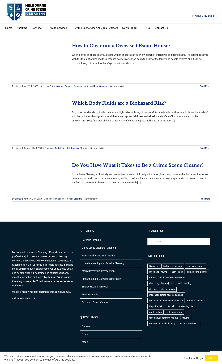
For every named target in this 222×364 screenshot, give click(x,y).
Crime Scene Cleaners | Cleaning (99, 247)
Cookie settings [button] (193, 358)
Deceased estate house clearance (166, 295)
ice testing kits (186, 306)
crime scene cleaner (197, 271)
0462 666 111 (209, 15)
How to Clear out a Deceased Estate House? (121, 45)
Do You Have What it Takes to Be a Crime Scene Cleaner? (137, 165)
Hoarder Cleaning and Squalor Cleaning (103, 263)
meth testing (155, 312)
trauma (185, 317)
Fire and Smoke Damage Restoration (101, 278)
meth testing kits (174, 312)
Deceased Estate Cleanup (52, 86)
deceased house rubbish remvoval (166, 300)
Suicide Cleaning (90, 294)
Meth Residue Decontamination (99, 255)
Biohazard (49, 148)
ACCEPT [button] (211, 358)
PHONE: (196, 15)
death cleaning (184, 283)
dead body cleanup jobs (160, 283)
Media (85, 342)
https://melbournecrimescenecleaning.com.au (46, 291)
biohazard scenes (195, 266)
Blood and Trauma (158, 271)
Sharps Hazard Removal (95, 286)
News (85, 334)
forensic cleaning (195, 300)
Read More (205, 86)
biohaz (18, 86)
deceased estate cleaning (162, 289)
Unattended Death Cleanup (95, 86)
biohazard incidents (172, 266)
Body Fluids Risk (62, 148)
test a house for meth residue (163, 317)
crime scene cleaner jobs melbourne (167, 277)
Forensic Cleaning (73, 86)
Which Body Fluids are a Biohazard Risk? (119, 103)
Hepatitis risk (155, 306)
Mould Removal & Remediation (98, 271)
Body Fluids (177, 271)
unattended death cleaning (162, 323)
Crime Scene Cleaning (54, 199)
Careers (86, 326)
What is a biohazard (189, 323)
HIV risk (170, 306)
